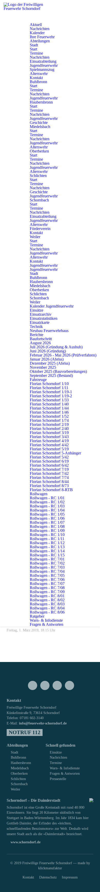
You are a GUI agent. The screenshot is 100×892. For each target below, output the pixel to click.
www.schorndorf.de (25, 842)
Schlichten (18, 779)
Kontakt (28, 877)
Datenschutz (48, 877)
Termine (56, 763)
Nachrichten (58, 757)
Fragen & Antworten (65, 773)
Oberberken (19, 773)
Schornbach (19, 784)
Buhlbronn (18, 757)
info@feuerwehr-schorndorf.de (43, 723)
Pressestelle (58, 779)
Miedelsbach (20, 768)
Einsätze (56, 752)
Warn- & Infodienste (65, 768)
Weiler (15, 789)
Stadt (14, 752)
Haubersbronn (21, 763)
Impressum (70, 877)
